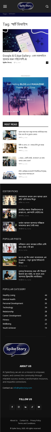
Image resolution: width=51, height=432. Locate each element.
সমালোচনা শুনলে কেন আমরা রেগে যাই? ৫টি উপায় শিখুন (33, 198)
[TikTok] (32, 407)
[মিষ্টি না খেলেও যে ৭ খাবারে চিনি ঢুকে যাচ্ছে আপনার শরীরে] (9, 148)
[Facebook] (12, 407)
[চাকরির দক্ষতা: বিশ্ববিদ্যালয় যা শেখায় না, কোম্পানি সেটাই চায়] (9, 213)
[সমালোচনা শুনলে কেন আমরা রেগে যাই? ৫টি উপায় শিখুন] (9, 200)
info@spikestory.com (22, 388)
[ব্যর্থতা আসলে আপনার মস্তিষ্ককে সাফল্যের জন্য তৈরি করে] (9, 226)
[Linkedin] (25, 407)
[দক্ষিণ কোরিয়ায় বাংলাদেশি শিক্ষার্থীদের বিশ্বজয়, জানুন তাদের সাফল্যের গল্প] (9, 174)
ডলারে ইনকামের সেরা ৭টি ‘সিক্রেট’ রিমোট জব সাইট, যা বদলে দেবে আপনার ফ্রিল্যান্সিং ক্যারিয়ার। (32, 274)
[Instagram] (18, 407)
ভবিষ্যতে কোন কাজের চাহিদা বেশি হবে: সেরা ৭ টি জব (32, 245)
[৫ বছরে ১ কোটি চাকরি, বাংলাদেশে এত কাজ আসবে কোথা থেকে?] (9, 161)
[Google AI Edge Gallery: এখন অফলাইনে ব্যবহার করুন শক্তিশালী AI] (25, 40)
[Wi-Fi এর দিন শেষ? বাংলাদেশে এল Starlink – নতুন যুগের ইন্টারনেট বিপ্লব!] (9, 261)
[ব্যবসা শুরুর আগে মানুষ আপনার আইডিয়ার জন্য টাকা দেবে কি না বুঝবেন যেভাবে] (9, 135)
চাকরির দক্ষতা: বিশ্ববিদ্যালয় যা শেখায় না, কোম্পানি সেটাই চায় (31, 211)
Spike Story (7, 62)
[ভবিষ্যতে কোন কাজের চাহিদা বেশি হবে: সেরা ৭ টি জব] (9, 248)
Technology (8, 51)
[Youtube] (38, 407)
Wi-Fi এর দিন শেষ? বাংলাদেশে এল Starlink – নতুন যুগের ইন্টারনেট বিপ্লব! (33, 260)
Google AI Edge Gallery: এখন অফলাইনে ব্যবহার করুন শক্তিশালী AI (24, 57)
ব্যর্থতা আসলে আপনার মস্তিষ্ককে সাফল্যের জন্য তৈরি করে (31, 224)
